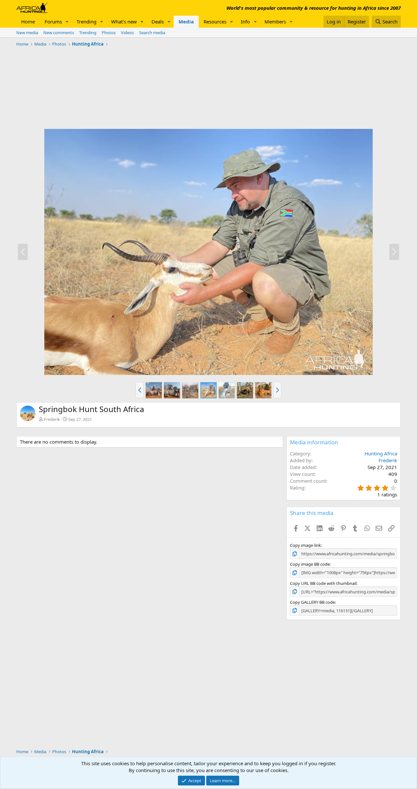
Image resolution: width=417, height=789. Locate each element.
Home (28, 21)
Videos (127, 32)
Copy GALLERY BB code (312, 602)
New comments (58, 32)
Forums (53, 21)
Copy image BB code (310, 564)
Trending (86, 21)
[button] (67, 22)
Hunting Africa (381, 453)
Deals (157, 21)
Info (245, 21)
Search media (152, 32)
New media (27, 32)
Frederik (52, 419)
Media (186, 21)
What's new (124, 21)
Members (275, 21)
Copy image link (305, 545)
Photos (109, 32)
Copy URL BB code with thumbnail (323, 583)
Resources (215, 21)
